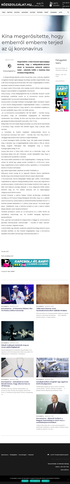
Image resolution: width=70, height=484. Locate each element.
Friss (3, 12)
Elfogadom (25, 481)
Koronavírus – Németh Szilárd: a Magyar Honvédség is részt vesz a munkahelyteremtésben (50, 420)
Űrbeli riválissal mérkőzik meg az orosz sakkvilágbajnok (15, 346)
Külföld (17, 12)
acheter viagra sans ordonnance (56, 152)
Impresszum (4, 454)
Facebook (31, 454)
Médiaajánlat (13, 454)
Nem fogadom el (35, 481)
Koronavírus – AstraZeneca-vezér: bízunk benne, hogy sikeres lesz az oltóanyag (15, 384)
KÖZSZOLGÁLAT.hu (16, 4)
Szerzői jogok (22, 454)
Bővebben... (45, 481)
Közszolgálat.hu (9, 71)
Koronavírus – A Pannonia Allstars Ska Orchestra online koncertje (16, 309)
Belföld (9, 12)
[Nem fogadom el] (68, 480)
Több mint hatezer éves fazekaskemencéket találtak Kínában (51, 309)
